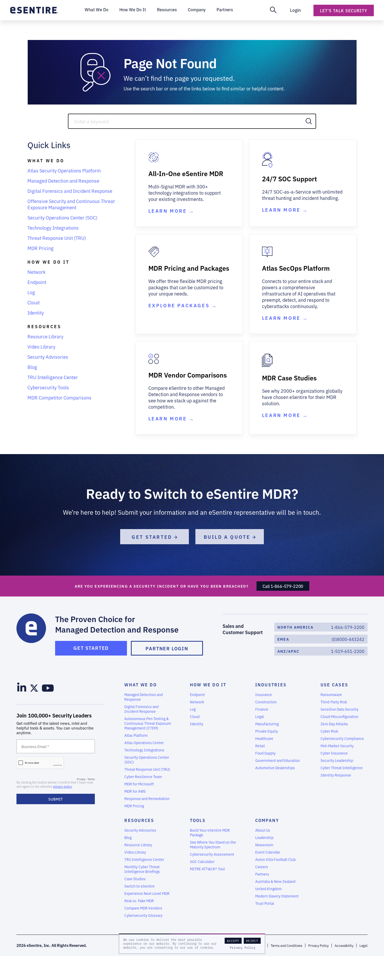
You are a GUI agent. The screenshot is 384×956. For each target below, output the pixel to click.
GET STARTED (153, 536)
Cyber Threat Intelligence (342, 767)
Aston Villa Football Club (275, 859)
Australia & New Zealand (275, 881)
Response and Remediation (147, 798)
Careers (261, 866)
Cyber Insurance (334, 753)
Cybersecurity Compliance (342, 738)
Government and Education (277, 760)
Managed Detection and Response (63, 180)
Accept (233, 941)
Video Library (41, 346)
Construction (266, 701)
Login (295, 10)
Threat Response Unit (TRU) (56, 238)
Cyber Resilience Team (143, 776)
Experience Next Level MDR (147, 893)
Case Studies (135, 878)
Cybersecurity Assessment (212, 854)
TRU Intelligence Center (52, 377)
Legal (259, 716)
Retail (260, 745)
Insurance (263, 694)
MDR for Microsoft (139, 783)
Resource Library (45, 336)
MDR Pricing (40, 248)
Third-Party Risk (334, 701)
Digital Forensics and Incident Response (69, 191)
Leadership (264, 837)
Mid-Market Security (337, 745)
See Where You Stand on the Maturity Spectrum (213, 844)
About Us (262, 830)
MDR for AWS (135, 791)
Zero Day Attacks (334, 723)
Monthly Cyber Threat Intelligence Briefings (142, 869)
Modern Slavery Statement (277, 896)
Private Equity (266, 731)
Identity (35, 312)
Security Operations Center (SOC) (62, 217)
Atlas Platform (136, 735)
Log (31, 292)
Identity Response (336, 775)
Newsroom (264, 844)
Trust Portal (264, 903)
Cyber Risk (329, 731)
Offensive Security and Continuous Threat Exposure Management (71, 204)
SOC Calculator (202, 861)
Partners (262, 874)
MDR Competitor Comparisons (59, 397)
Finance (261, 709)
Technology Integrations (53, 227)
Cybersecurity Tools (48, 387)
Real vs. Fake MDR (139, 900)
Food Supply (265, 753)
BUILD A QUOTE (228, 536)
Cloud (33, 302)
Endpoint (36, 282)
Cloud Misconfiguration (339, 716)
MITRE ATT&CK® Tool (207, 868)
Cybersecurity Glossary (143, 915)
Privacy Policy (242, 947)
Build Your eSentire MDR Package (210, 832)
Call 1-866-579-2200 (283, 586)
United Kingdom (268, 888)
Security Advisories (47, 357)
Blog (32, 367)
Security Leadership (337, 760)
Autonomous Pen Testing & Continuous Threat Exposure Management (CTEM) (147, 723)
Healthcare (264, 738)
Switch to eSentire (139, 886)
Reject (252, 941)
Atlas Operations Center (144, 742)
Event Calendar (267, 852)
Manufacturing (267, 723)
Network (36, 272)
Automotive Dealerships (275, 767)
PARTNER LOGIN (167, 648)
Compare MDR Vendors (143, 908)
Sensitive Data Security (339, 709)
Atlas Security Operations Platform (64, 170)
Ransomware (331, 694)
